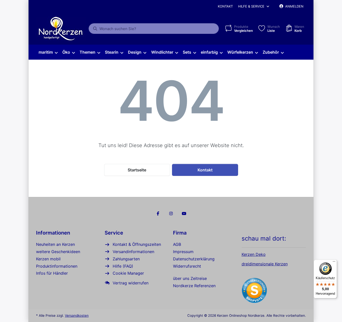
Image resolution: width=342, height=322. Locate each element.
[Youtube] (184, 213)
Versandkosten (77, 315)
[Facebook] (158, 213)
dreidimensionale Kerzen (265, 263)
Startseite (137, 169)
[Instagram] (171, 213)
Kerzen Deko (254, 254)
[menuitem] (48, 52)
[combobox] (154, 28)
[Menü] (334, 263)
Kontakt (225, 6)
